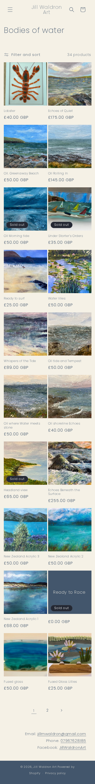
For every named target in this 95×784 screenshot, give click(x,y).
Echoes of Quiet (60, 111)
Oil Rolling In (58, 173)
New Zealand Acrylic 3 (22, 556)
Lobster (9, 111)
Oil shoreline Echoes (64, 423)
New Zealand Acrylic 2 (66, 556)
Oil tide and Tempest (65, 361)
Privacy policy (55, 773)
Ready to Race (69, 592)
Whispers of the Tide (20, 361)
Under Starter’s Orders (65, 236)
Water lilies (57, 298)
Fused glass (13, 682)
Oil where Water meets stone (22, 425)
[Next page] (61, 710)
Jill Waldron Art (44, 767)
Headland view (16, 490)
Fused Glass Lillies (62, 682)
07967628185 (73, 740)
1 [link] (33, 710)
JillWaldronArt (72, 747)
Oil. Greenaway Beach (21, 173)
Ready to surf (14, 298)
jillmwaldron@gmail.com (61, 733)
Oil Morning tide (16, 236)
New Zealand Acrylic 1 (21, 619)
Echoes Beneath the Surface (64, 492)
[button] (10, 9)
